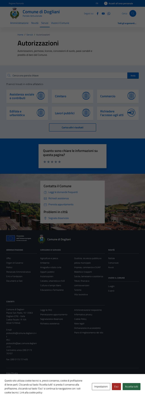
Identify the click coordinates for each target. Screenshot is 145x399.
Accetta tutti (131, 386)
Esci (116, 386)
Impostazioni (101, 386)
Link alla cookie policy (31, 392)
